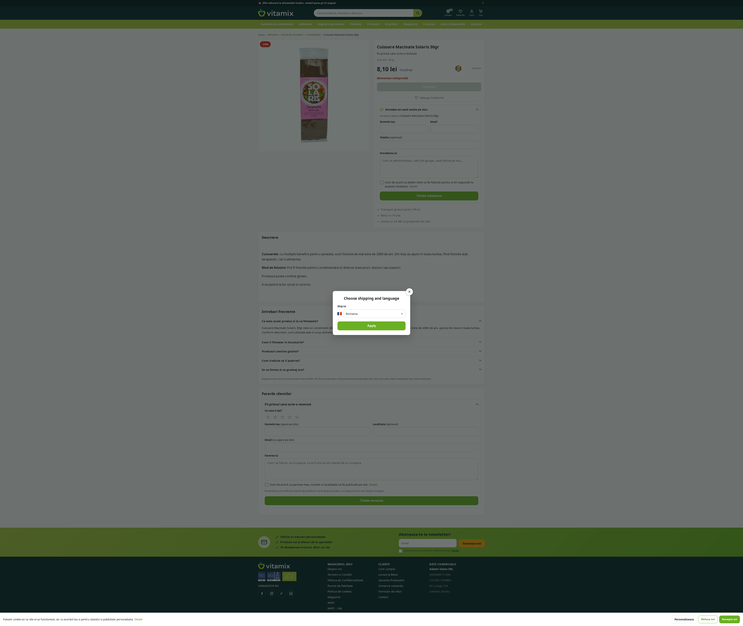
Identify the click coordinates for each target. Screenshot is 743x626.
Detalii (138, 619)
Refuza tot (708, 619)
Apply (371, 325)
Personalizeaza (684, 619)
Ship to (341, 306)
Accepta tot (729, 619)
